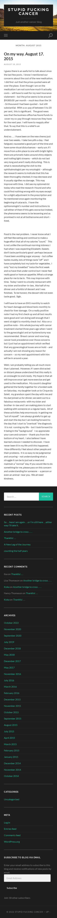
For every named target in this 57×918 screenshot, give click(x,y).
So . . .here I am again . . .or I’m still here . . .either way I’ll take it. (28, 524)
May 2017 (9, 667)
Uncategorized (11, 799)
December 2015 (12, 699)
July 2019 (9, 642)
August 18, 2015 (12, 64)
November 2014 (12, 769)
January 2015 (11, 756)
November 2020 (12, 629)
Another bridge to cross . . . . (18, 531)
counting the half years (16, 550)
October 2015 (11, 712)
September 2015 (12, 718)
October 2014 (11, 775)
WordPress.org (12, 841)
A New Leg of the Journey (17, 544)
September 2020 (12, 635)
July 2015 (9, 731)
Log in (7, 822)
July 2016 (9, 680)
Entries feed (10, 828)
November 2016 (12, 673)
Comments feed (12, 835)
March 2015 (10, 744)
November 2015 (12, 705)
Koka (6, 586)
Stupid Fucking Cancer (28, 11)
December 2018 (12, 648)
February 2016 (11, 693)
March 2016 (10, 686)
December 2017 (12, 661)
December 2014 (12, 763)
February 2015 (11, 750)
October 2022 (11, 622)
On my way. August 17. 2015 (24, 56)
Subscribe (12, 887)
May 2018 (9, 654)
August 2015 (10, 724)
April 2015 (9, 737)
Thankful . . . (10, 538)
